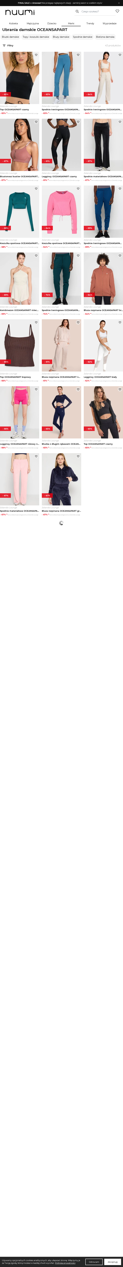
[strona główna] (20, 13)
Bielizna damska (105, 36)
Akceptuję (113, 1262)
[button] (60, 3)
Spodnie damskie (82, 36)
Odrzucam (94, 1262)
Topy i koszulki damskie (36, 36)
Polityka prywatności (65, 1263)
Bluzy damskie (61, 36)
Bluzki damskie (10, 36)
